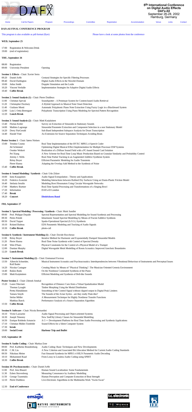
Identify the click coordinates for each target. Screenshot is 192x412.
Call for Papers (27, 22)
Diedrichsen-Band (51, 196)
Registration (112, 22)
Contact (183, 22)
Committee (90, 22)
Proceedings (69, 22)
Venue (158, 22)
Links (170, 22)
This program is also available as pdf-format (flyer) (26, 34)
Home (7, 22)
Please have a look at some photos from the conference (118, 34)
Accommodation (137, 22)
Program (48, 22)
